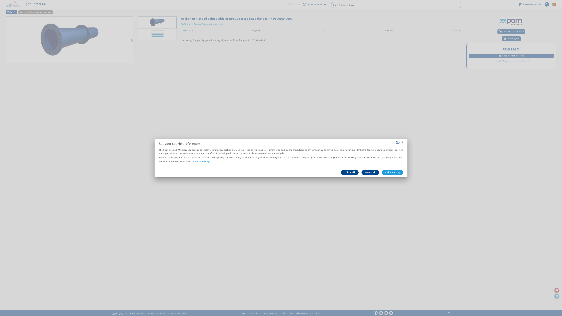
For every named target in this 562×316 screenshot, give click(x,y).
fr (401, 142)
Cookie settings (392, 172)
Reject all (370, 172)
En (397, 142)
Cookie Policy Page (201, 161)
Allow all (350, 172)
